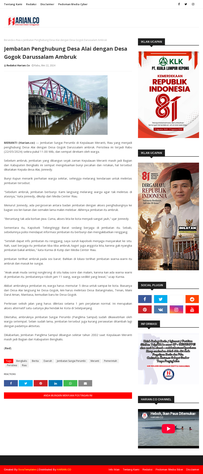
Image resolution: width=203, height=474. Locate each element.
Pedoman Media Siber (169, 469)
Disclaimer (47, 4)
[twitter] (186, 4)
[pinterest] (145, 309)
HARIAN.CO (64, 469)
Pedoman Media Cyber (73, 4)
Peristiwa (12, 365)
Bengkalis (21, 361)
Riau (18, 40)
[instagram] (193, 4)
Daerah (48, 361)
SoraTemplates (27, 469)
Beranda (9, 40)
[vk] (161, 309)
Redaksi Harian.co (18, 65)
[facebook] (179, 4)
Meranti (95, 361)
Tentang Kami (13, 4)
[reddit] (192, 299)
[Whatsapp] (176, 299)
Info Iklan (114, 469)
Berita (35, 361)
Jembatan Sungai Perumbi (71, 361)
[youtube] (192, 309)
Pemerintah (110, 361)
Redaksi (31, 4)
